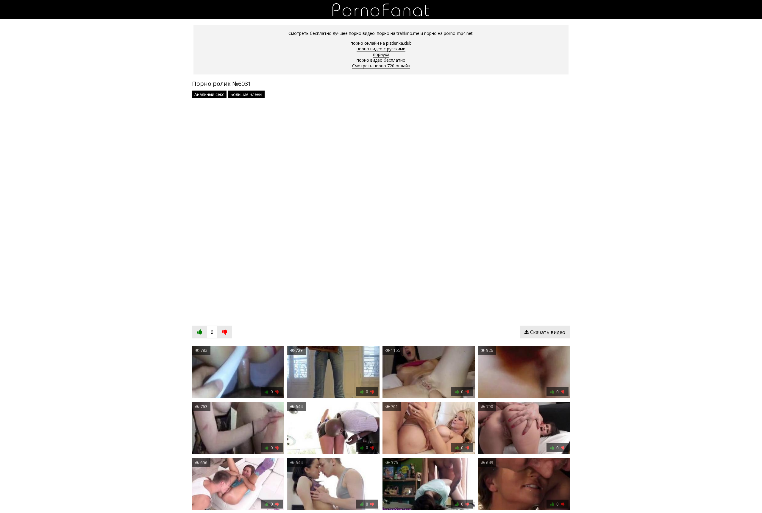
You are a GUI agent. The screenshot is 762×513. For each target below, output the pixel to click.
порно (383, 33)
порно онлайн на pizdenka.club (381, 43)
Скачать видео (547, 332)
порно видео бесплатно (381, 60)
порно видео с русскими (381, 49)
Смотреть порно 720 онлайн (381, 66)
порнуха (381, 54)
